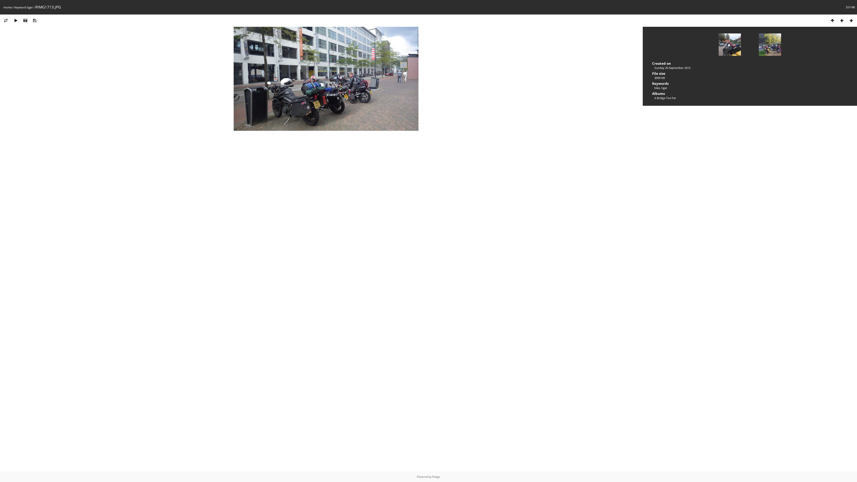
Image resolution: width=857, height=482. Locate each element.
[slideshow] (16, 20)
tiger (30, 7)
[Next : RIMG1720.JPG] (851, 20)
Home (8, 7)
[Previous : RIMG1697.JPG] (842, 20)
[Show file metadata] (25, 20)
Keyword (20, 7)
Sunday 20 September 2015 (672, 68)
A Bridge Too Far (665, 98)
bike (657, 88)
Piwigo (436, 477)
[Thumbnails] (832, 20)
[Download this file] (34, 20)
